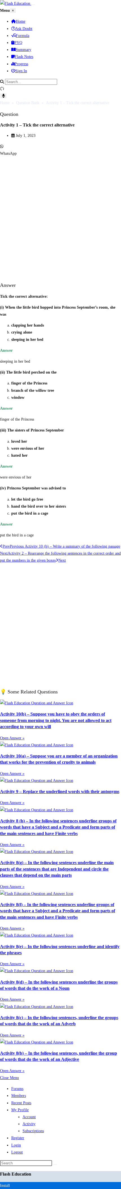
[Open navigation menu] (33, 4)
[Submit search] (55, 1164)
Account (29, 1117)
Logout (17, 1152)
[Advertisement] (60, 217)
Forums (17, 1089)
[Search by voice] (3, 96)
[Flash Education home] (15, 3)
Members (18, 1096)
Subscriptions (33, 1131)
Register (17, 1138)
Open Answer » (12, 738)
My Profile (20, 1110)
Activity (29, 1124)
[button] (60, 150)
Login (16, 1145)
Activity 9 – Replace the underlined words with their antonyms (59, 791)
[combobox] (31, 82)
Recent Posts (21, 1103)
